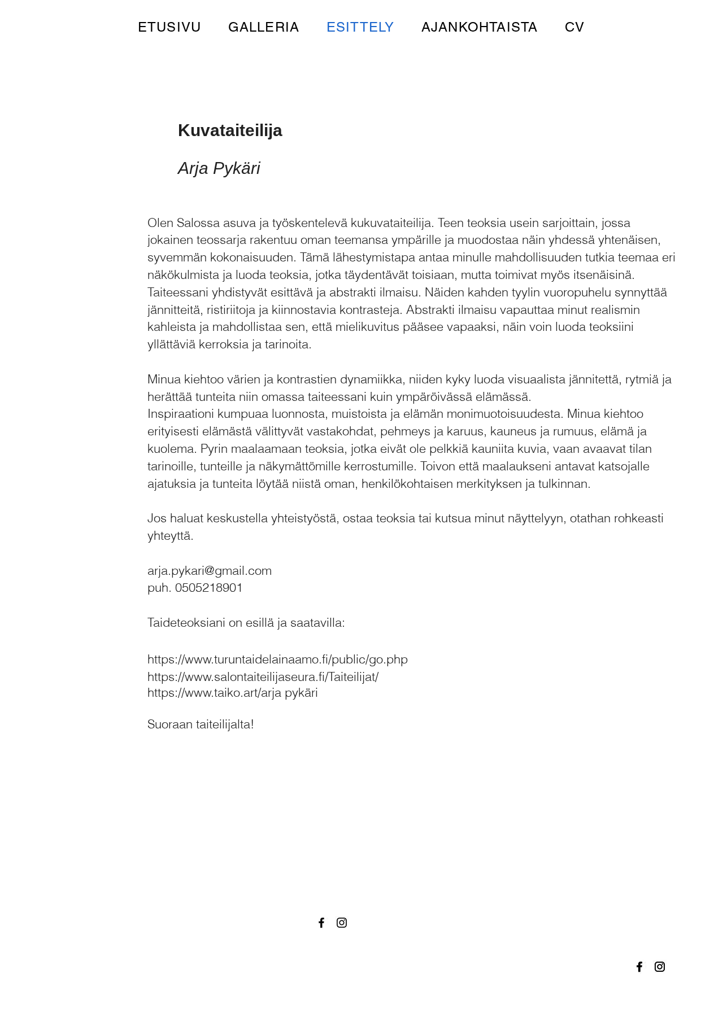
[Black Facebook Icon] (639, 966)
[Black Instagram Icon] (660, 966)
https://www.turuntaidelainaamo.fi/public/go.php (277, 659)
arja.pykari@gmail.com (209, 570)
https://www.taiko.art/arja (214, 692)
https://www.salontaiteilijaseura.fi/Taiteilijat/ (262, 676)
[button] (264, 27)
